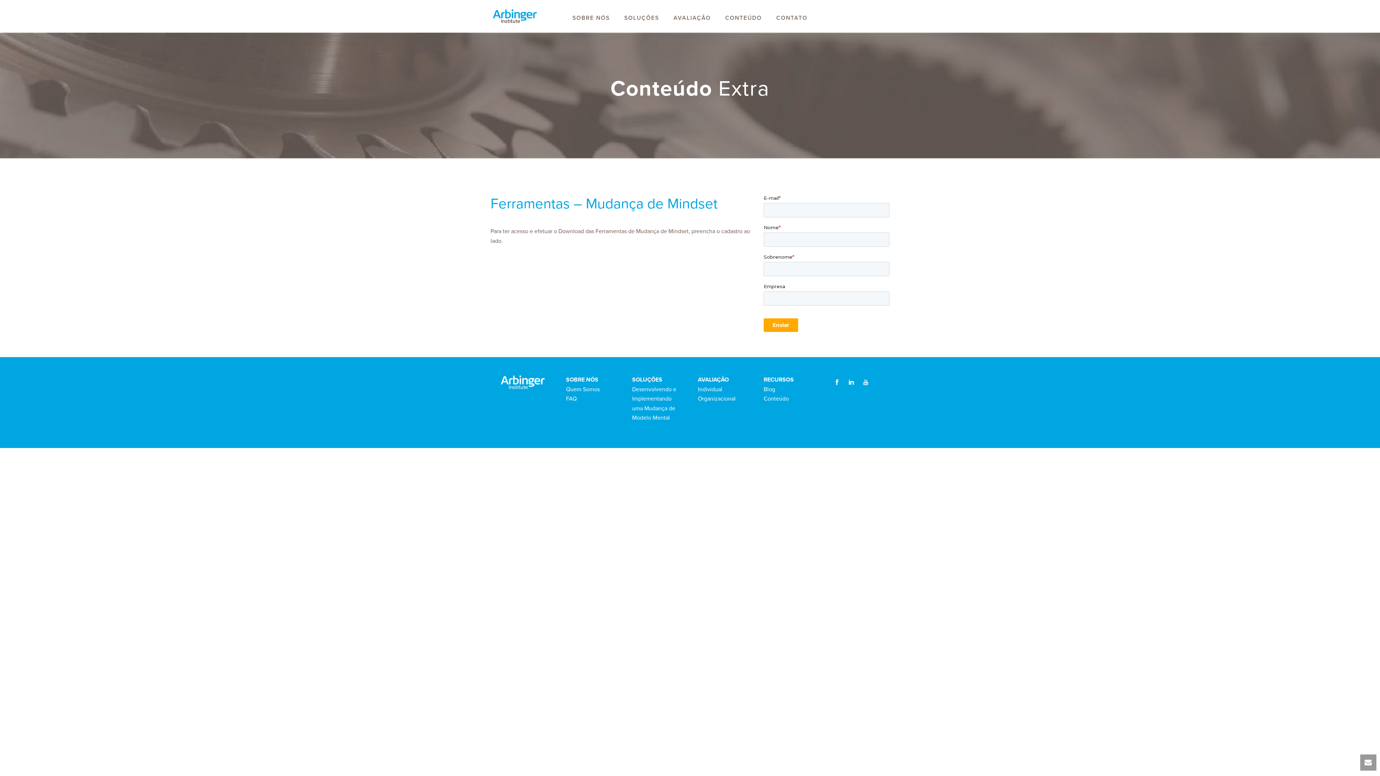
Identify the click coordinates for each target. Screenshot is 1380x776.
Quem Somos (583, 389)
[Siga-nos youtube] (866, 382)
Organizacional (717, 398)
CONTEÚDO (743, 18)
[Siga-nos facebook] (837, 382)
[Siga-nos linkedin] (851, 382)
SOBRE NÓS (591, 18)
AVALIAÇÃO (692, 18)
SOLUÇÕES (641, 18)
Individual (710, 389)
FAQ (571, 398)
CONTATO (792, 18)
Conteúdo (776, 398)
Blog (769, 389)
